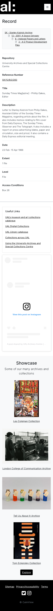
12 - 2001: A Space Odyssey (25, 35)
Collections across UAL (17, 237)
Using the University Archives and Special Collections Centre (23, 245)
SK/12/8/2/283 (9, 79)
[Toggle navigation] (47, 7)
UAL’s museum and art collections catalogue (22, 219)
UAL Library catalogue (16, 232)
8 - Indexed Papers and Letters (30, 38)
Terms (44, 586)
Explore (26, 572)
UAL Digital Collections (17, 226)
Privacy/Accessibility (27, 586)
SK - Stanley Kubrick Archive (18, 32)
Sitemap (9, 586)
